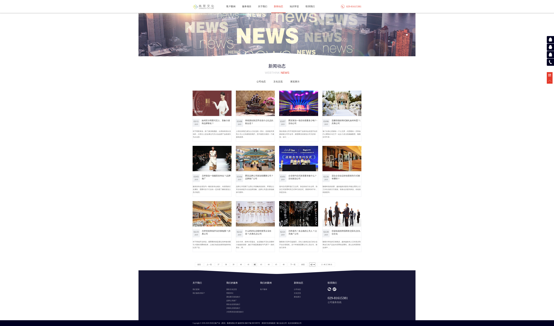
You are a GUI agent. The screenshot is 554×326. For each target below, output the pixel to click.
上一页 (209, 265)
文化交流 (278, 81)
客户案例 (230, 6)
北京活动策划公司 (295, 323)
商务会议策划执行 (233, 304)
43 (261, 265)
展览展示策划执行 (233, 297)
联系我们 (310, 6)
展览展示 (295, 81)
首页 (199, 265)
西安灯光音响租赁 (269, 323)
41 (248, 265)
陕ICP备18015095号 (252, 323)
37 (218, 265)
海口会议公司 (281, 323)
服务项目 (246, 6)
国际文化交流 (231, 289)
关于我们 (262, 6)
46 (284, 265)
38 (226, 265)
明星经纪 (229, 293)
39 (233, 265)
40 (241, 265)
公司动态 (261, 81)
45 (276, 265)
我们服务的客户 (199, 293)
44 (268, 265)
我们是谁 (196, 289)
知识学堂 (294, 6)
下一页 (292, 265)
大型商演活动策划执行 (235, 312)
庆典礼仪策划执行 (233, 308)
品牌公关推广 (231, 301)
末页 (303, 265)
